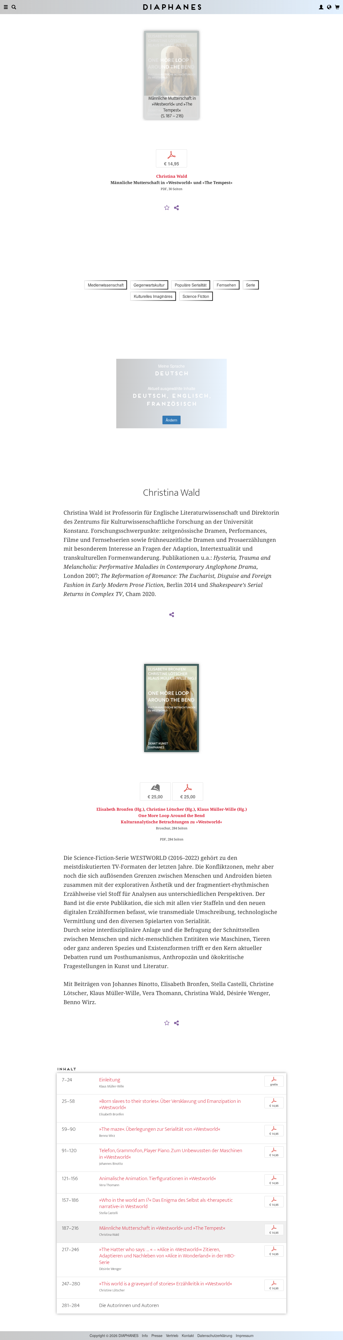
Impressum (245, 1335)
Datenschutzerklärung (214, 1335)
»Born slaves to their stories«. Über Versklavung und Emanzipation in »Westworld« (170, 1104)
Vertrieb (172, 1335)
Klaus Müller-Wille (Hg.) (222, 809)
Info (145, 1335)
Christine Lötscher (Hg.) (170, 809)
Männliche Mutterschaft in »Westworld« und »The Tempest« (162, 1228)
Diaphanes (171, 7)
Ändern (171, 419)
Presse (156, 1335)
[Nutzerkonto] (321, 7)
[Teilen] (176, 208)
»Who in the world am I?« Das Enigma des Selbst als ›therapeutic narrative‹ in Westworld (166, 1203)
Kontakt (188, 1335)
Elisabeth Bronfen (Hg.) (120, 809)
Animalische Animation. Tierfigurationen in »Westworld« (157, 1178)
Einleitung (109, 1079)
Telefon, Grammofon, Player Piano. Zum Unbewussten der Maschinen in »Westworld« (170, 1153)
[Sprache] (329, 7)
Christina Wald (171, 176)
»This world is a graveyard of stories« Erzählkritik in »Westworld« (165, 1283)
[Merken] (167, 208)
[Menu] (6, 7)
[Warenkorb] (337, 7)
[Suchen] (14, 7)
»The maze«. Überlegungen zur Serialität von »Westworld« (159, 1129)
